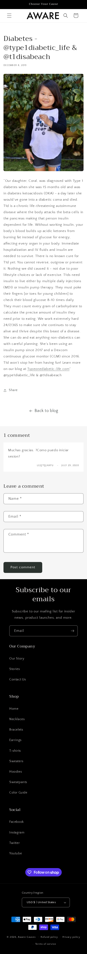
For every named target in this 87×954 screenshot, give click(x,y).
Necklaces (17, 719)
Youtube (15, 853)
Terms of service (45, 944)
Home (13, 709)
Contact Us (17, 679)
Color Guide (18, 792)
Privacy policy (71, 937)
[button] (9, 15)
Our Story (16, 658)
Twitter (14, 843)
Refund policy (49, 937)
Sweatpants (18, 782)
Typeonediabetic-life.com (48, 369)
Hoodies (15, 772)
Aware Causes (26, 936)
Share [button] (13, 390)
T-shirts (15, 751)
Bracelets (16, 730)
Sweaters (16, 761)
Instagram (16, 832)
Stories (14, 669)
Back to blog (46, 410)
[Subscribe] (72, 630)
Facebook (16, 822)
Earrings (15, 740)
